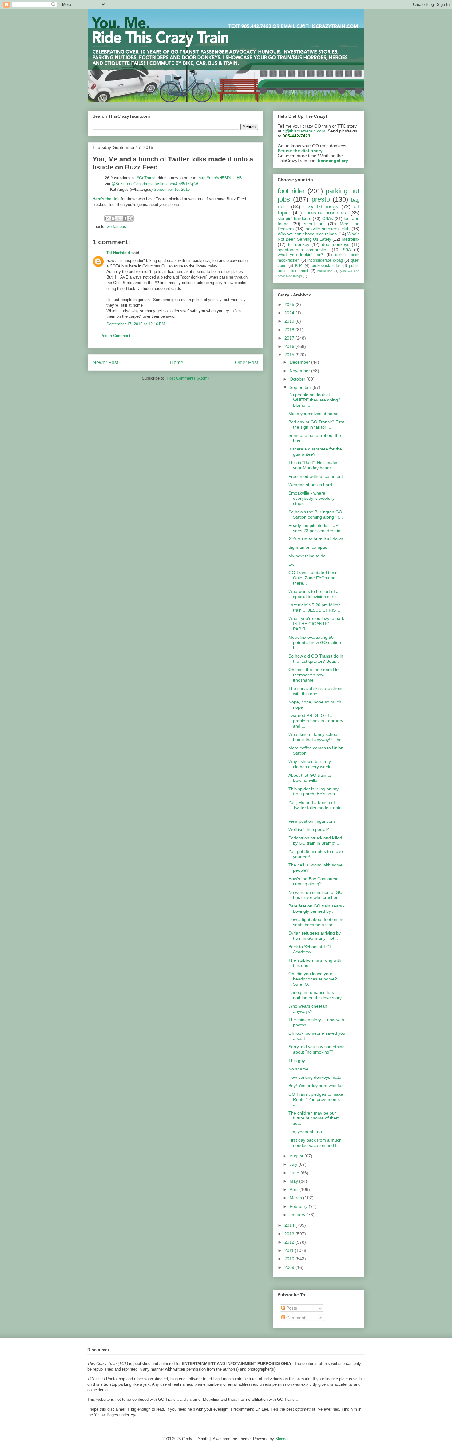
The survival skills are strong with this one (316, 691)
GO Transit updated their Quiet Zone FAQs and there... (312, 577)
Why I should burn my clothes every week (309, 764)
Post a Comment (115, 335)
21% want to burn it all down (315, 538)
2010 (289, 1258)
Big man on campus (307, 547)
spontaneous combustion (303, 249)
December (300, 362)
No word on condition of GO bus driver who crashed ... (315, 895)
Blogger (281, 1439)
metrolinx (350, 239)
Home (176, 362)
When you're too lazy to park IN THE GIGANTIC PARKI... (316, 623)
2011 (289, 1250)
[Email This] (107, 218)
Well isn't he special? (308, 829)
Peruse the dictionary (300, 150)
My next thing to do (307, 555)
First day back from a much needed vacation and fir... (315, 1143)
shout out (314, 223)
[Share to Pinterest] (131, 218)
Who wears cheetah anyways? (307, 1009)
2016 (289, 346)
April (294, 1189)
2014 (289, 1225)
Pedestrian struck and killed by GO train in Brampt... (315, 840)
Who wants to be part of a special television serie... (314, 594)
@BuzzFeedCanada (129, 183)
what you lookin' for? (300, 254)
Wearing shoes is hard (310, 484)
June (295, 1172)
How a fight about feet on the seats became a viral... (316, 922)
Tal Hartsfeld (118, 253)
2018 (289, 329)
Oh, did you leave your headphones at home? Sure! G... (312, 979)
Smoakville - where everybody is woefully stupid (311, 498)
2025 (289, 304)
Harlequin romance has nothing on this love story (315, 995)
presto (320, 199)
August (297, 1155)
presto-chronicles (326, 213)
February (299, 1206)
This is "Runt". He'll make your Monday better (312, 465)
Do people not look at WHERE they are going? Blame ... (314, 400)
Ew (291, 564)
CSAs (327, 218)
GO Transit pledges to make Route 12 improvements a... (315, 1099)
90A (347, 249)
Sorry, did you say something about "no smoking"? (316, 1049)
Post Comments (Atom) (188, 378)
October (298, 379)
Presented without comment (315, 476)
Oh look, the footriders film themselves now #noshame (314, 675)
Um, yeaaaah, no (305, 1131)
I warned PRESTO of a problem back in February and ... (315, 720)
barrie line (325, 271)
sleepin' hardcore (294, 218)
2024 (289, 312)
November (300, 370)
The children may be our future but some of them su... (314, 1118)
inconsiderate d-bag (325, 260)
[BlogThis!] (113, 218)
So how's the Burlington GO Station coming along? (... (315, 514)
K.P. (299, 265)
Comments (296, 1317)
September (301, 387)
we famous (116, 226)
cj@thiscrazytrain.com (304, 130)
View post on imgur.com (311, 821)
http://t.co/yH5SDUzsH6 (220, 178)
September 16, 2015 (172, 189)
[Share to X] (119, 218)
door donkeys (336, 244)
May (294, 1181)
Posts (291, 1308)
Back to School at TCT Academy (310, 949)
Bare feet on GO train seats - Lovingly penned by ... (316, 908)
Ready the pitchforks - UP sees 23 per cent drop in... (316, 528)
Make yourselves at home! (314, 413)
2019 (289, 321)
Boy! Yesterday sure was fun (316, 1085)
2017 (289, 338)
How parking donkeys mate (314, 1077)
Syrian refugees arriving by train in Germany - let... (314, 936)
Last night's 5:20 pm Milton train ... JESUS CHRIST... (315, 607)
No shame (298, 1068)
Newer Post (105, 362)
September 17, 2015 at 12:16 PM (135, 324)
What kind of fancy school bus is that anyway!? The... (316, 737)
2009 (289, 1267)
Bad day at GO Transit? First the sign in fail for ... (316, 424)
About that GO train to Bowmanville (309, 778)
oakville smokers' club (328, 228)
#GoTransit (147, 178)
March (296, 1197)
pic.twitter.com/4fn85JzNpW (173, 183)
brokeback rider (326, 265)
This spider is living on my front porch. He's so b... (313, 791)
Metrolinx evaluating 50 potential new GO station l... (314, 642)
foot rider (291, 191)
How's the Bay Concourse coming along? (313, 881)
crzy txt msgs (320, 207)
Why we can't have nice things (307, 233)
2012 (289, 1242)
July (294, 1164)
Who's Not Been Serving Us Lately (318, 236)
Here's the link (106, 199)
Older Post (246, 362)
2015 (289, 354)
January (298, 1214)
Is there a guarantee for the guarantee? (315, 451)
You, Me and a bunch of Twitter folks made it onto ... (315, 807)
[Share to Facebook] (125, 218)
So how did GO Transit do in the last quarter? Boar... (315, 659)
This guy (296, 1060)
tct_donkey (298, 244)
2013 (289, 1233)
